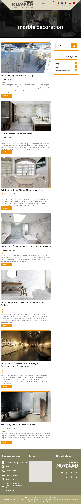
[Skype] (76, 477)
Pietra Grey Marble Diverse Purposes (18, 424)
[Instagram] (71, 477)
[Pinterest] (61, 472)
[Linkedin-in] (71, 472)
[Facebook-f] (66, 472)
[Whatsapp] (66, 477)
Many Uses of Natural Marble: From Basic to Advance (26, 246)
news (57, 67)
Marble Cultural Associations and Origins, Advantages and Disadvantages (20, 364)
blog (57, 63)
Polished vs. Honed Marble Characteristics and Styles (25, 190)
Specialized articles (62, 70)
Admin (5, 82)
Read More (6, 96)
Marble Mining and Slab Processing (17, 75)
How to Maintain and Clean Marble (17, 134)
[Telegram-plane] (76, 472)
